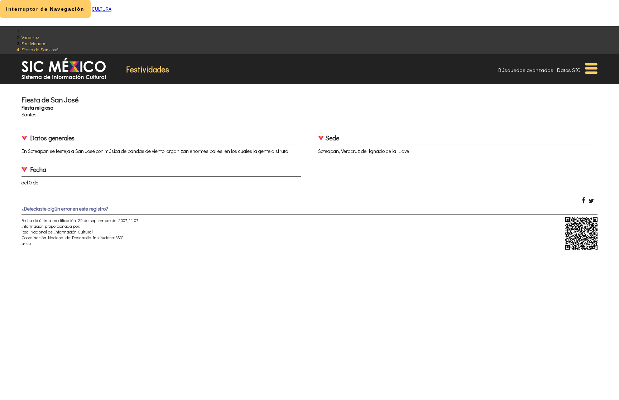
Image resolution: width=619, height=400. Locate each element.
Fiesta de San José (39, 49)
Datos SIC (568, 69)
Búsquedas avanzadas (525, 69)
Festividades (33, 43)
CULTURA (101, 8)
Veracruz (30, 37)
